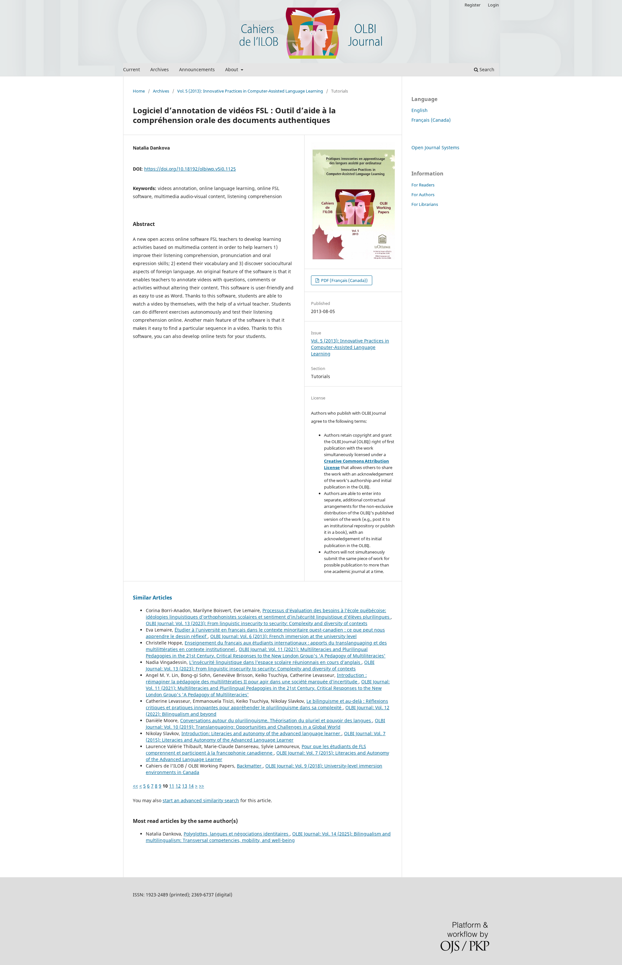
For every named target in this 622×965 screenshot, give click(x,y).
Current (131, 69)
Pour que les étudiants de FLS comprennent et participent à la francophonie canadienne (256, 749)
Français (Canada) (431, 120)
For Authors (422, 194)
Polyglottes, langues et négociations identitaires (237, 834)
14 (191, 786)
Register (472, 5)
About (232, 69)
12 (178, 786)
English (419, 110)
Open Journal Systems (435, 147)
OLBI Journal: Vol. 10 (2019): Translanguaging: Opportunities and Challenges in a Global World (265, 723)
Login (493, 5)
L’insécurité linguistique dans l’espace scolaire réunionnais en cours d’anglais (275, 662)
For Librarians (424, 204)
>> (201, 786)
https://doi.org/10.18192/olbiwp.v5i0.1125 (190, 169)
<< (135, 786)
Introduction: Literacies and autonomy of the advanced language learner (261, 733)
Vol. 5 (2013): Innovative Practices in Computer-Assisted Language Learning (250, 91)
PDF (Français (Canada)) (344, 280)
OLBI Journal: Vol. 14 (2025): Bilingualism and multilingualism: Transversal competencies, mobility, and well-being (268, 837)
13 (184, 786)
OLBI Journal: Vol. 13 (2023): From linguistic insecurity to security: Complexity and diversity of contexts (256, 623)
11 (171, 786)
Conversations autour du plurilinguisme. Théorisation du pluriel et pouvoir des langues (276, 720)
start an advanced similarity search (201, 800)
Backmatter (250, 766)
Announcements (197, 69)
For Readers (422, 185)
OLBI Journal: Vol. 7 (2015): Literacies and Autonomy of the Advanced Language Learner (266, 736)
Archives (159, 69)
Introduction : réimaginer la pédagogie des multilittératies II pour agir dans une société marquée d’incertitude (256, 678)
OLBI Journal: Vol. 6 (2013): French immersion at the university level (283, 636)
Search (486, 69)
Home (139, 91)
